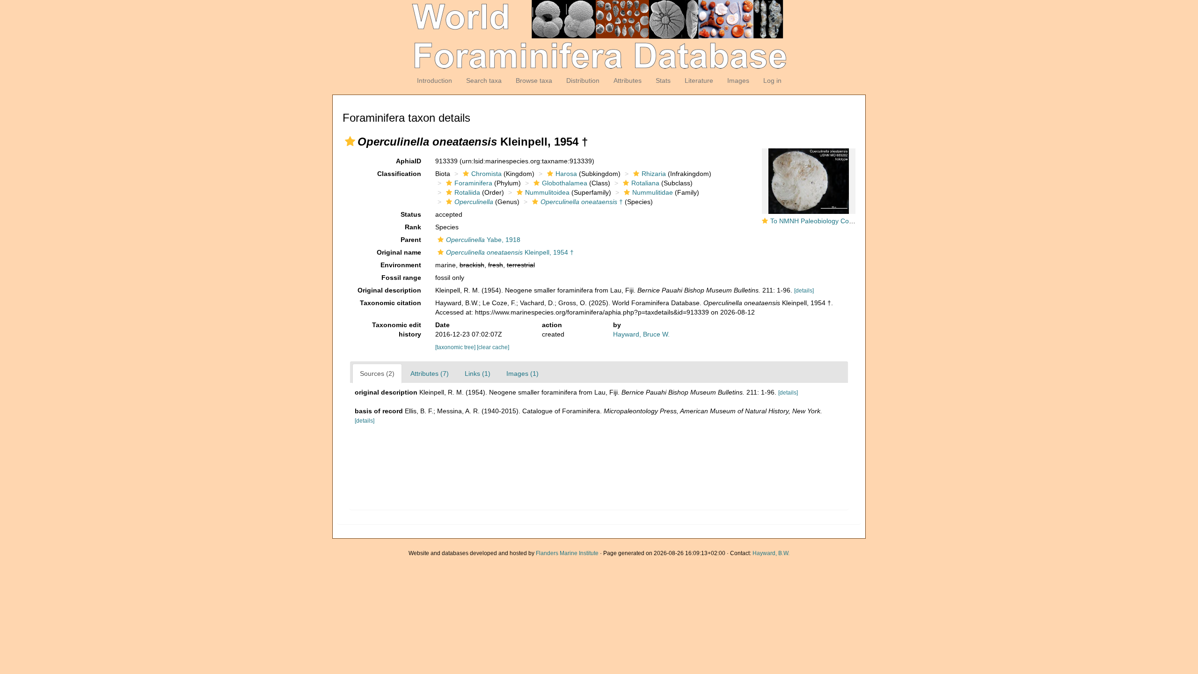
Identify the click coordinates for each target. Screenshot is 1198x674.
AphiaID (408, 161)
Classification (399, 173)
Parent (411, 239)
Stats (663, 80)
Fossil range (401, 277)
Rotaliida (467, 192)
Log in (772, 80)
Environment (400, 265)
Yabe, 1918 (483, 239)
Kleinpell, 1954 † (510, 252)
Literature (699, 80)
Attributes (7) (429, 373)
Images (738, 80)
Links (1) (477, 373)
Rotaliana (645, 183)
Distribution (582, 80)
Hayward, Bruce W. (641, 334)
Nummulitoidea (547, 192)
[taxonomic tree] (456, 347)
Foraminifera (473, 183)
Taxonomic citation (390, 303)
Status (411, 214)
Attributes (628, 80)
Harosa (566, 173)
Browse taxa (534, 80)
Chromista (486, 173)
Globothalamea (564, 183)
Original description (389, 290)
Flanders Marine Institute (567, 553)
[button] (350, 141)
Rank (413, 227)
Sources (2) (377, 373)
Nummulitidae (652, 192)
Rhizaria (654, 173)
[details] (804, 290)
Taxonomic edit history (396, 329)
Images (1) (522, 373)
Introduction (434, 80)
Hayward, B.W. (770, 553)
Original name (399, 252)
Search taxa (484, 80)
